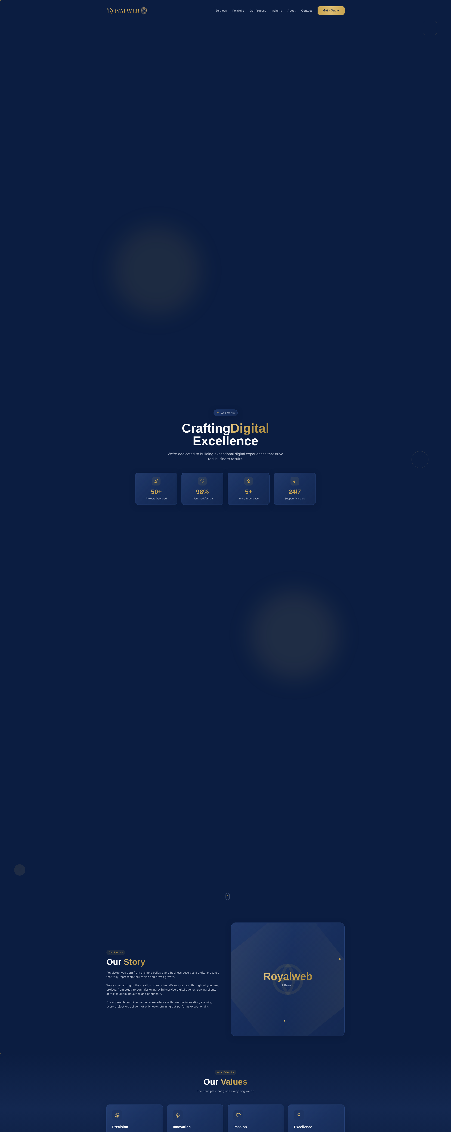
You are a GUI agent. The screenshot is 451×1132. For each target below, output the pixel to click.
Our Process (258, 10)
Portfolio (238, 10)
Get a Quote (331, 10)
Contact (306, 10)
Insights (277, 10)
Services (221, 10)
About (292, 10)
